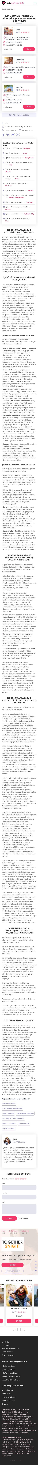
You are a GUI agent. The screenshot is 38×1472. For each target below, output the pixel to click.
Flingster (5, 1404)
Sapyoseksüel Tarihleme (25, 1113)
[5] (25, 1179)
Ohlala (17, 179)
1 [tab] (36, 1261)
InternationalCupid (8, 1397)
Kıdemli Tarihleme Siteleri (11, 1380)
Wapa (7, 221)
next (22, 1329)
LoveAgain (26, 148)
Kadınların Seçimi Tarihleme (12, 1108)
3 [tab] (36, 1267)
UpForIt (30, 190)
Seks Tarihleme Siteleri (10, 1373)
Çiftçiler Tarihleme (8, 1103)
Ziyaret (29, 49)
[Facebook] (3, 134)
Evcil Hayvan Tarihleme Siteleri (13, 1118)
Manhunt (8, 186)
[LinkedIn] (8, 134)
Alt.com (8, 172)
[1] (16, 1179)
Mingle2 (8, 209)
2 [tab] (36, 1264)
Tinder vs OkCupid (8, 1400)
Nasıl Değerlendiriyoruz (10, 1348)
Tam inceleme (7, 49)
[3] (21, 1179)
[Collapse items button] (19, 115)
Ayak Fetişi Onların (8, 1369)
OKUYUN (19, 1316)
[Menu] (35, 3)
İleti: (3, 1202)
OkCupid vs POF (7, 1390)
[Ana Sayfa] (13, 3)
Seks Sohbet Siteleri (9, 1366)
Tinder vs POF (7, 1394)
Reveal (25, 153)
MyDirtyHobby (29, 214)
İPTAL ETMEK (23, 1218)
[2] (18, 1179)
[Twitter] (13, 134)
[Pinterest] (18, 134)
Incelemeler (6, 1345)
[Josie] (7, 1141)
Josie (15, 1139)
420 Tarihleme (24, 1123)
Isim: (3, 1183)
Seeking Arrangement (16, 197)
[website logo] (8, 31)
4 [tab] (36, 1270)
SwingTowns (29, 158)
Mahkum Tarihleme (9, 1123)
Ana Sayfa (5, 1342)
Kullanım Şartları (8, 1355)
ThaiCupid (29, 202)
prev (15, 1329)
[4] (23, 1179)
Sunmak (9, 1218)
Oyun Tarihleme (8, 1113)
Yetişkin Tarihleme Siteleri (11, 1376)
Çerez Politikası (7, 1352)
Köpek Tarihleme (8, 1128)
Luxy (10, 165)
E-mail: (4, 1193)
